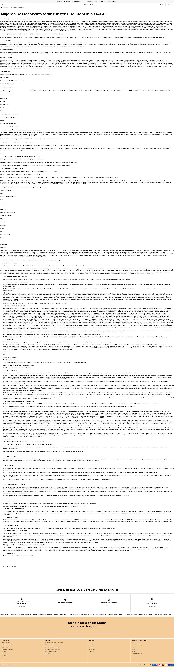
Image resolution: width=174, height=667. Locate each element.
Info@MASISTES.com (9, 49)
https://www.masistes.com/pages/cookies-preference (16, 367)
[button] (2, 4)
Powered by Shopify (13, 664)
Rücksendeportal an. (29, 142)
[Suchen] (167, 4)
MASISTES (6, 664)
